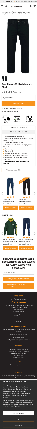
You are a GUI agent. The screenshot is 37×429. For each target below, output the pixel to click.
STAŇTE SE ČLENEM (18, 299)
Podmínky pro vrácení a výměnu (18, 351)
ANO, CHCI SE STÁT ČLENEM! (18, 279)
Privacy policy (18, 355)
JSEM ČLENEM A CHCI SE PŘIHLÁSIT (16, 286)
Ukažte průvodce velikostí (11, 111)
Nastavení (18, 425)
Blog (18, 314)
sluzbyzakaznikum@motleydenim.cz (18, 340)
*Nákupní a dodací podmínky (18, 349)
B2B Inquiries (18, 316)
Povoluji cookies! (18, 413)
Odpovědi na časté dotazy (18, 307)
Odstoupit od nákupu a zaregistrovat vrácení (18, 305)
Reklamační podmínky (18, 353)
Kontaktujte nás (18, 309)
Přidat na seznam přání (13, 170)
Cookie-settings (18, 357)
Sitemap (18, 321)
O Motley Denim (18, 311)
